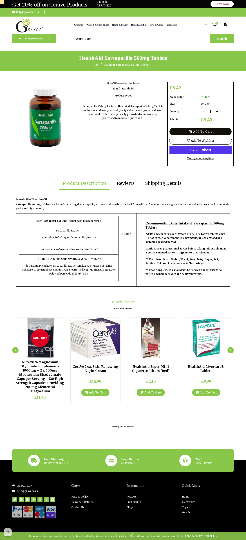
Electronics (188, 502)
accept (211, 536)
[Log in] (225, 24)
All (97, 64)
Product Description (84, 183)
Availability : (176, 97)
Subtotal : (174, 119)
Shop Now (222, 4)
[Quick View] (37, 354)
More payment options (200, 158)
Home (185, 496)
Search (222, 38)
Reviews (126, 183)
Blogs (130, 507)
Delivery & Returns (82, 502)
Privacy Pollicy (80, 496)
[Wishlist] (206, 24)
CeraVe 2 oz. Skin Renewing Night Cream (95, 368)
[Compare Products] (31, 354)
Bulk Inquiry (134, 502)
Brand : (116, 88)
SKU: (172, 103)
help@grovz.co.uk (27, 12)
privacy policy (194, 536)
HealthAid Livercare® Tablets (206, 368)
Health (186, 512)
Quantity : (175, 111)
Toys (185, 507)
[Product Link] (43, 354)
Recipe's (132, 496)
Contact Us (77, 507)
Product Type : (123, 95)
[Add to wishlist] (49, 354)
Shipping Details (163, 183)
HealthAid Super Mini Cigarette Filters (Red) (150, 368)
